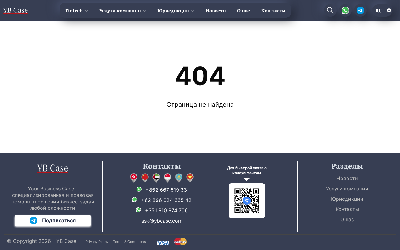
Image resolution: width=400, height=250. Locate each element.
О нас (243, 10)
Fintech (74, 10)
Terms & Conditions (129, 241)
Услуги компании (120, 10)
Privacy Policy (97, 241)
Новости (216, 10)
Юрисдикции (173, 10)
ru (379, 10)
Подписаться (59, 220)
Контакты (273, 10)
